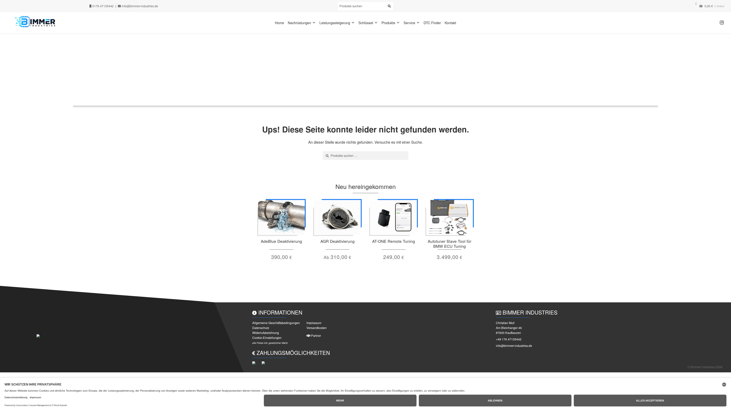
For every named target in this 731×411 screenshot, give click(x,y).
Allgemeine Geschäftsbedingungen (276, 323)
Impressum (313, 323)
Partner (315, 335)
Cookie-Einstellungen (267, 337)
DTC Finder (432, 22)
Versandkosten (316, 328)
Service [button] (409, 22)
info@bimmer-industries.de (139, 6)
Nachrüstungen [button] (299, 22)
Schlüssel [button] (365, 22)
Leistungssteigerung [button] (334, 22)
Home (279, 22)
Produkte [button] (388, 22)
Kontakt (450, 22)
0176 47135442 (103, 6)
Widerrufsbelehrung (265, 333)
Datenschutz (260, 328)
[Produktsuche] (389, 6)
